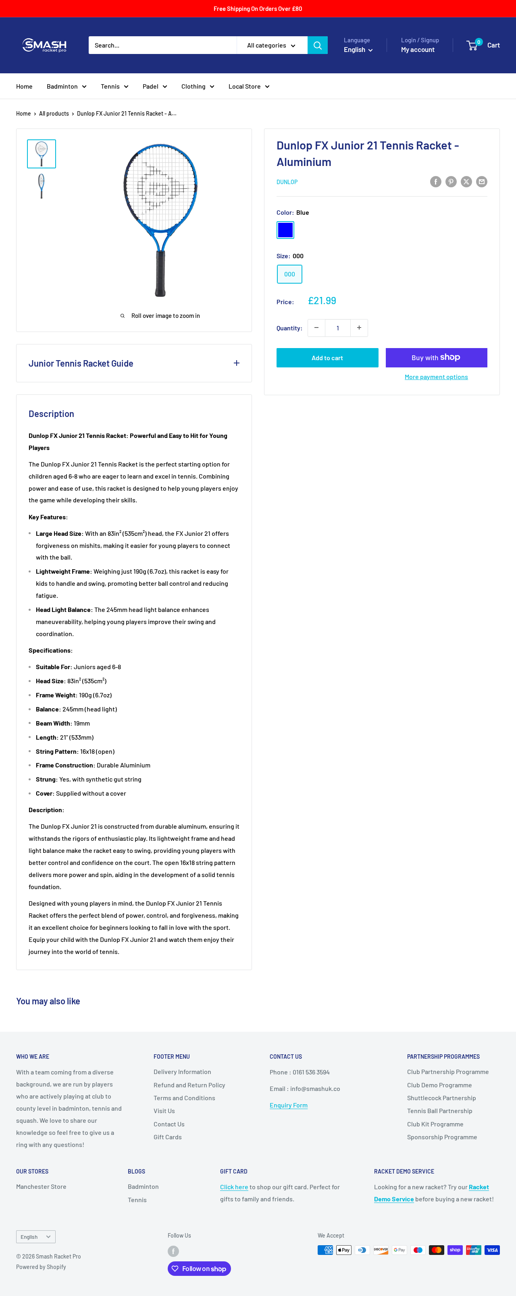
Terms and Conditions (184, 1097)
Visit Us (164, 1110)
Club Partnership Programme (448, 1071)
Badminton (62, 86)
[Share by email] (481, 181)
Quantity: (290, 327)
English (29, 1236)
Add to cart (327, 357)
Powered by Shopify (41, 1266)
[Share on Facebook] (435, 181)
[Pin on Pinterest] (451, 181)
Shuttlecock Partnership (441, 1097)
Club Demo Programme (439, 1085)
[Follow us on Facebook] (173, 1251)
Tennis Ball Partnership (439, 1110)
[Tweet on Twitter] (466, 181)
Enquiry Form (289, 1105)
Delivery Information (182, 1071)
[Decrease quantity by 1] (316, 327)
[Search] (318, 45)
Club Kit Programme (435, 1124)
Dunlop (287, 181)
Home (24, 86)
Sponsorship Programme (442, 1136)
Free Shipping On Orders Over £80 (258, 8)
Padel (150, 86)
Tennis (110, 86)
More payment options (436, 376)
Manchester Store (41, 1186)
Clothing (193, 86)
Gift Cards (168, 1136)
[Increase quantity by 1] (359, 327)
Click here (234, 1186)
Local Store (245, 86)
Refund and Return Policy (189, 1085)
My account (418, 49)
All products (54, 113)
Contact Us (169, 1124)
